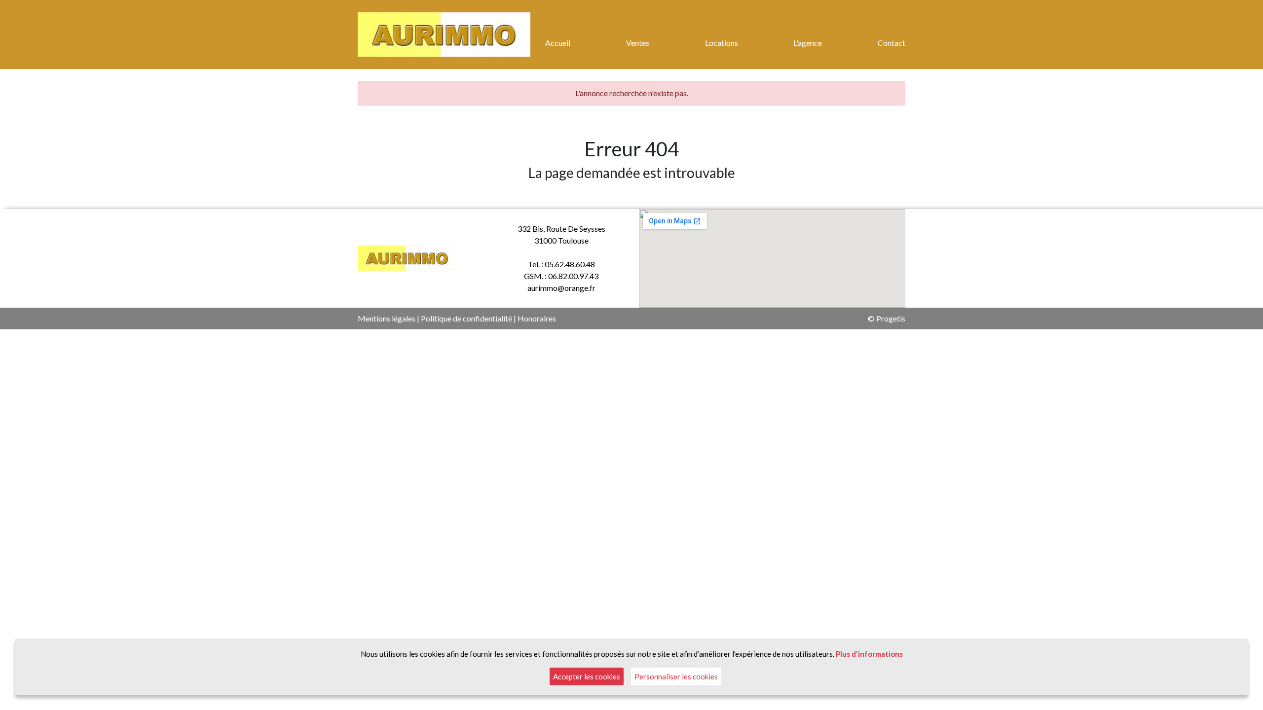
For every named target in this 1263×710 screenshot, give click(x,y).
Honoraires (537, 318)
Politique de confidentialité (466, 318)
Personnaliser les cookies (676, 676)
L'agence (807, 42)
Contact (891, 42)
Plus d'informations (869, 653)
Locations (721, 42)
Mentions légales (386, 318)
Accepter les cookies (586, 676)
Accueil (557, 42)
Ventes (637, 42)
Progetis (890, 318)
